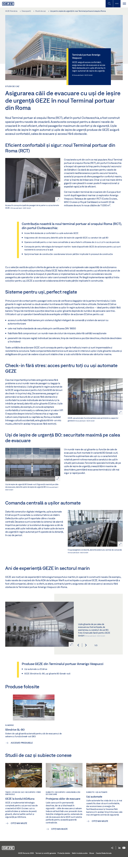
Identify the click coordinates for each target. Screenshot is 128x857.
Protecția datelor (64, 853)
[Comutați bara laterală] (116, 3)
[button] (78, 645)
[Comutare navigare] (124, 3)
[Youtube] (124, 848)
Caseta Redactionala (104, 853)
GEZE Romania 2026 (26, 853)
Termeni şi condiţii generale (46, 853)
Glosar (91, 853)
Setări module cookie (80, 853)
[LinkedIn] (119, 848)
